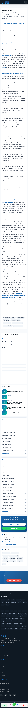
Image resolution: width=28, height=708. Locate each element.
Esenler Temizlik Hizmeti (7, 490)
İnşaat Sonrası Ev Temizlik (7, 354)
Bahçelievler (8, 618)
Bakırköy (9, 613)
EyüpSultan (8, 616)
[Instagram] (11, 705)
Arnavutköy (4, 613)
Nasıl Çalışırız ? (5, 664)
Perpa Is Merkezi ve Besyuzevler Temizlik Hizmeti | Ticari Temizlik (15, 397)
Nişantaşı (16, 628)
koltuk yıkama (5, 558)
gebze (4, 563)
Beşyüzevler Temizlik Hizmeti (8, 472)
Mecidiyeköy (10, 628)
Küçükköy (14, 616)
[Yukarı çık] (24, 701)
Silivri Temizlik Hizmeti (6, 463)
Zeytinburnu (9, 621)
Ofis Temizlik (4, 369)
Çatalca (6, 611)
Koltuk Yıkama (5, 378)
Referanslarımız (5, 669)
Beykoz (3, 604)
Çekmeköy (24, 602)
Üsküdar (12, 599)
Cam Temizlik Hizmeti (6, 444)
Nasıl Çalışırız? (5, 655)
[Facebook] (17, 705)
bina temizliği (19, 558)
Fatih (21, 623)
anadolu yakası (12, 561)
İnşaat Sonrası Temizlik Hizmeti (8, 432)
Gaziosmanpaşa (9, 623)
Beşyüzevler (4, 628)
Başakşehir (20, 616)
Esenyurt (3, 621)
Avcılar (3, 623)
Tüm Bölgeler (5, 511)
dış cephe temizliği (20, 317)
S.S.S (3, 666)
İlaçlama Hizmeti (5, 372)
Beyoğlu (19, 613)
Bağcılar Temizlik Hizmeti (7, 466)
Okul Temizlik (5, 360)
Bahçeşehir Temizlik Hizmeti (8, 499)
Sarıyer (15, 611)
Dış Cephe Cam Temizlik (7, 341)
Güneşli (13, 626)
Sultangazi (16, 623)
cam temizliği (12, 558)
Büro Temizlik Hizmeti (6, 441)
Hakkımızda (4, 650)
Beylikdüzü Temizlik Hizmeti (8, 481)
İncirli (11, 611)
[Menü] (25, 2)
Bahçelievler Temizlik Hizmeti (8, 493)
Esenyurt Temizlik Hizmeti (7, 502)
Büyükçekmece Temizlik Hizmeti (8, 478)
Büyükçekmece (21, 621)
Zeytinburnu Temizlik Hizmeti (8, 508)
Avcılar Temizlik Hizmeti (7, 475)
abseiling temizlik (7, 323)
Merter (25, 616)
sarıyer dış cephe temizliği (10, 317)
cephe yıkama (6, 320)
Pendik (19, 602)
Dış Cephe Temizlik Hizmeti (7, 450)
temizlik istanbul (6, 553)
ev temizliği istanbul (15, 553)
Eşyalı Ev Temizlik (5, 350)
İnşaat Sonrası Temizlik (7, 366)
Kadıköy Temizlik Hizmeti (7, 505)
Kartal (23, 599)
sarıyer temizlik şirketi (8, 325)
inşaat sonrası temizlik (14, 555)
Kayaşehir (24, 611)
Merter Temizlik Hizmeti (7, 487)
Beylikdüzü (15, 621)
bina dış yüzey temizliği (15, 320)
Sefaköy (3, 626)
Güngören (8, 626)
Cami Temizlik (5, 381)
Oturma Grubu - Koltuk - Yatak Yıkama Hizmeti (12, 429)
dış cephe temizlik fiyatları (17, 323)
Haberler (3, 672)
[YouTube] (24, 705)
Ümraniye (18, 599)
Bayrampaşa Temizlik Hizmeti (8, 469)
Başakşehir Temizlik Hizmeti (8, 484)
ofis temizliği (5, 555)
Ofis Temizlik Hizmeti (6, 438)
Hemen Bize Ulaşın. (14, 580)
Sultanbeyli (7, 602)
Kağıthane (15, 613)
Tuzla (3, 602)
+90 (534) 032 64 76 (15, 524)
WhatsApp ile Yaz (14, 528)
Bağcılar (18, 626)
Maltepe (3, 599)
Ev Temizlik (4, 375)
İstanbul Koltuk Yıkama (7, 426)
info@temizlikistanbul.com (10, 544)
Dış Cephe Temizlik (6, 338)
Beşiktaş (24, 613)
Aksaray (3, 616)
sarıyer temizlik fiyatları (18, 325)
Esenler (3, 618)
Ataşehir (7, 599)
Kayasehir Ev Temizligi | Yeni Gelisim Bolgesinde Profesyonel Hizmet (14, 403)
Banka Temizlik (5, 356)
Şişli (25, 628)
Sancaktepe (13, 602)
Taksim (21, 628)
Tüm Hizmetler (5, 453)
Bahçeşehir (22, 618)
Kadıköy (7, 604)
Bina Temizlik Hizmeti (6, 447)
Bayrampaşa (23, 626)
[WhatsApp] (14, 704)
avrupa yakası (20, 561)
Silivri (3, 611)
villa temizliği (5, 561)
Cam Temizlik (5, 362)
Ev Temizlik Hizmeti (6, 423)
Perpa (19, 611)
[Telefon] (4, 705)
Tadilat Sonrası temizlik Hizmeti (8, 435)
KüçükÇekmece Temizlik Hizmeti (9, 496)
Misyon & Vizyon (5, 653)
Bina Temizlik (5, 347)
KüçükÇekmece (15, 618)
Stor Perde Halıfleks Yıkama (8, 344)
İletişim (3, 675)
